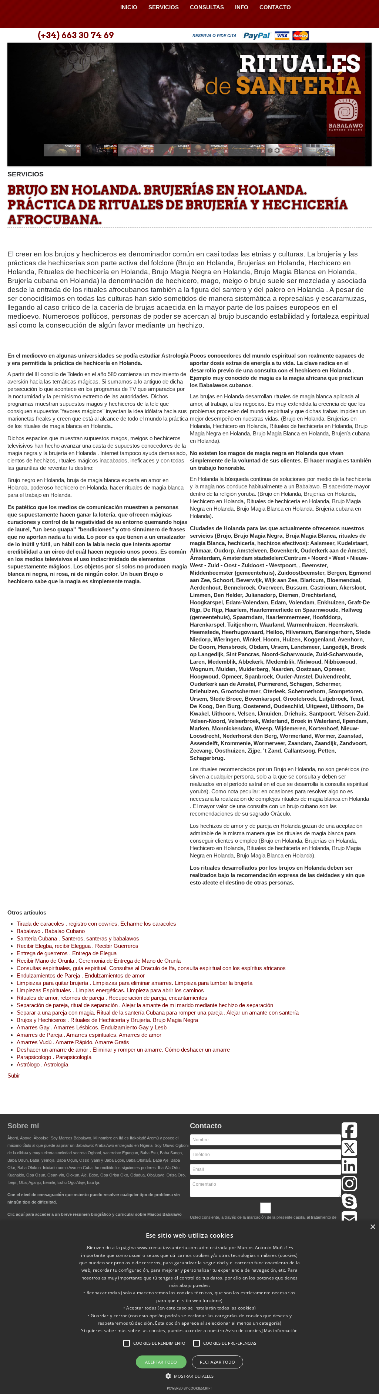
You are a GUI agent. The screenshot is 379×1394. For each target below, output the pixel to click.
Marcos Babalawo (75, 1138)
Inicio (128, 7)
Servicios (163, 7)
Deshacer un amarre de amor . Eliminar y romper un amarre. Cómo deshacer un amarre (123, 1049)
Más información (281, 1330)
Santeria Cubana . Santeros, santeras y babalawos (78, 938)
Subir (13, 1075)
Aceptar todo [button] (161, 1362)
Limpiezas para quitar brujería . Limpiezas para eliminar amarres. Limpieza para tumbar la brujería (134, 983)
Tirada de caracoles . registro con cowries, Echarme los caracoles (96, 923)
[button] (126, 1343)
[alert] (189, 1307)
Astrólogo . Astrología (42, 1064)
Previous (17, 107)
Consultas (207, 7)
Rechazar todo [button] (217, 1362)
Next (362, 107)
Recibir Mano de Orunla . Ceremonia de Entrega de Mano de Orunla (99, 960)
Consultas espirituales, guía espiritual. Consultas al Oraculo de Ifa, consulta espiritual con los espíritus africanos (151, 968)
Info (241, 7)
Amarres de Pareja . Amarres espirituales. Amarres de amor (89, 1035)
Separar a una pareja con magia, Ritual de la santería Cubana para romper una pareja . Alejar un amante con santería (158, 1012)
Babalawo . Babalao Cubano (51, 931)
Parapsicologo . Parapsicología (54, 1057)
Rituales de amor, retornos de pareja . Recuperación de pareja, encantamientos (112, 998)
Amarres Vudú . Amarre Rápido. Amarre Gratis (73, 1042)
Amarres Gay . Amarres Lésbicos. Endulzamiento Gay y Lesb (92, 1027)
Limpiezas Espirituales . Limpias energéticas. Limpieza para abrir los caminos (110, 990)
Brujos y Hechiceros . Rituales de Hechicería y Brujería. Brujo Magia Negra (107, 1020)
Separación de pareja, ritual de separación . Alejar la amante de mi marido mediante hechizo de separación (145, 1005)
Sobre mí (23, 1126)
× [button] (372, 1227)
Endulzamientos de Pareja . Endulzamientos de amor (81, 975)
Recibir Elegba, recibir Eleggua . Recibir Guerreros (77, 946)
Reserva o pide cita (214, 35)
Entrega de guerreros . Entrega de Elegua (67, 953)
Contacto (275, 7)
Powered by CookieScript (189, 1388)
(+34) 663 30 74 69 (76, 35)
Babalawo (61, 14)
